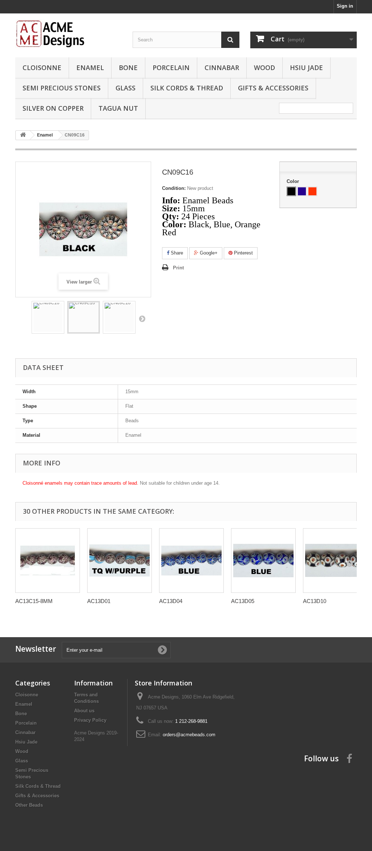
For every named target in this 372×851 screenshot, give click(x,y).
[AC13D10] (335, 560)
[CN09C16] (48, 317)
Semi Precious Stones (62, 88)
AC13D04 (170, 601)
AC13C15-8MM (34, 601)
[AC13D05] (263, 560)
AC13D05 (242, 601)
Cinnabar (222, 67)
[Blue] (302, 191)
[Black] (291, 191)
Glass (126, 88)
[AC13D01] (119, 560)
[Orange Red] (312, 191)
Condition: (174, 188)
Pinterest (242, 253)
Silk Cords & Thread (186, 88)
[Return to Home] (23, 135)
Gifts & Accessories (273, 88)
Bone (128, 67)
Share (176, 253)
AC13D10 (314, 601)
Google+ (208, 253)
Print (178, 267)
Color (293, 181)
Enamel (90, 67)
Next (142, 318)
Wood (264, 67)
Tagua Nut (118, 108)
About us (84, 710)
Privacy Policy (90, 720)
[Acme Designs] (68, 33)
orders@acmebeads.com (189, 734)
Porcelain (171, 67)
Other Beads (29, 805)
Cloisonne (42, 67)
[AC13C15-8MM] (47, 560)
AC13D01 (98, 601)
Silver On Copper (53, 108)
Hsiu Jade (306, 67)
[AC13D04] (191, 560)
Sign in (345, 6)
